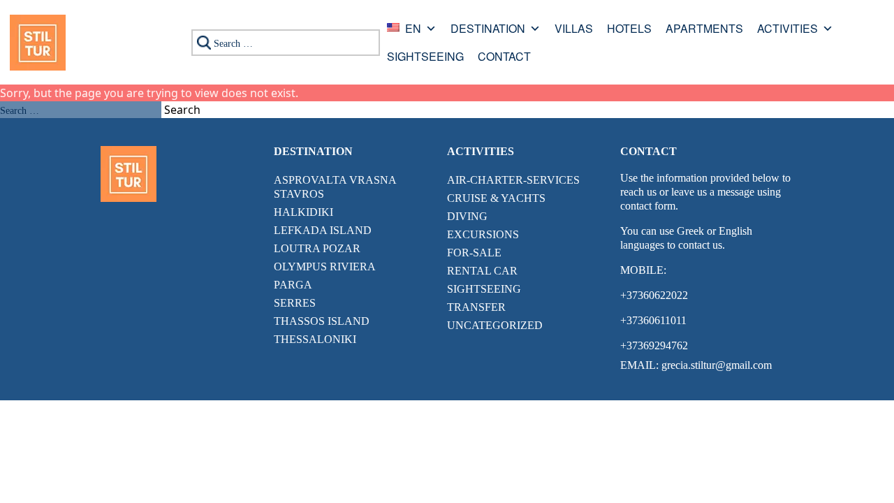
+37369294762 (654, 345)
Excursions (483, 234)
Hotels (629, 29)
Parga (293, 285)
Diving (467, 216)
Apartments (704, 29)
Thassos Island (321, 321)
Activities (787, 29)
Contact (504, 57)
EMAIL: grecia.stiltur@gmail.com (696, 365)
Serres (295, 303)
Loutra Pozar (317, 248)
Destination (487, 29)
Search (182, 109)
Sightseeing (425, 57)
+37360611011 (653, 320)
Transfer (476, 307)
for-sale (474, 252)
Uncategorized (495, 325)
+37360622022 (654, 295)
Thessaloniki (315, 339)
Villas (574, 29)
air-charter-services (513, 180)
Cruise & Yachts (496, 198)
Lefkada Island (323, 230)
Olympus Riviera (325, 266)
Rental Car (482, 271)
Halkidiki (303, 212)
